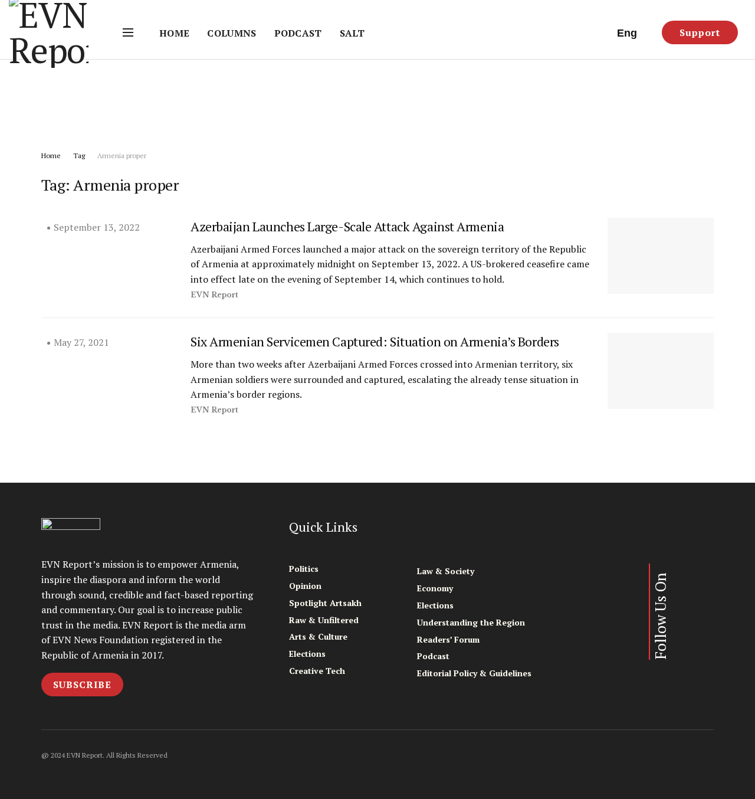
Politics (304, 568)
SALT (352, 33)
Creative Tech (317, 670)
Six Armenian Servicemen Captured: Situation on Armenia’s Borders (375, 341)
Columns (231, 33)
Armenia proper (121, 155)
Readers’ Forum (448, 639)
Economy (435, 588)
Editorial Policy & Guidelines (474, 673)
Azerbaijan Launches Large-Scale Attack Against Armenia (347, 226)
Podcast (298, 33)
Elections (307, 653)
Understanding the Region (471, 622)
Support (700, 32)
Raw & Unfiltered (324, 620)
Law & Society (445, 571)
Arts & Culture (318, 636)
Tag (79, 155)
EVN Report (214, 294)
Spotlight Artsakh (325, 602)
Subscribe (82, 684)
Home (174, 33)
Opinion (305, 585)
